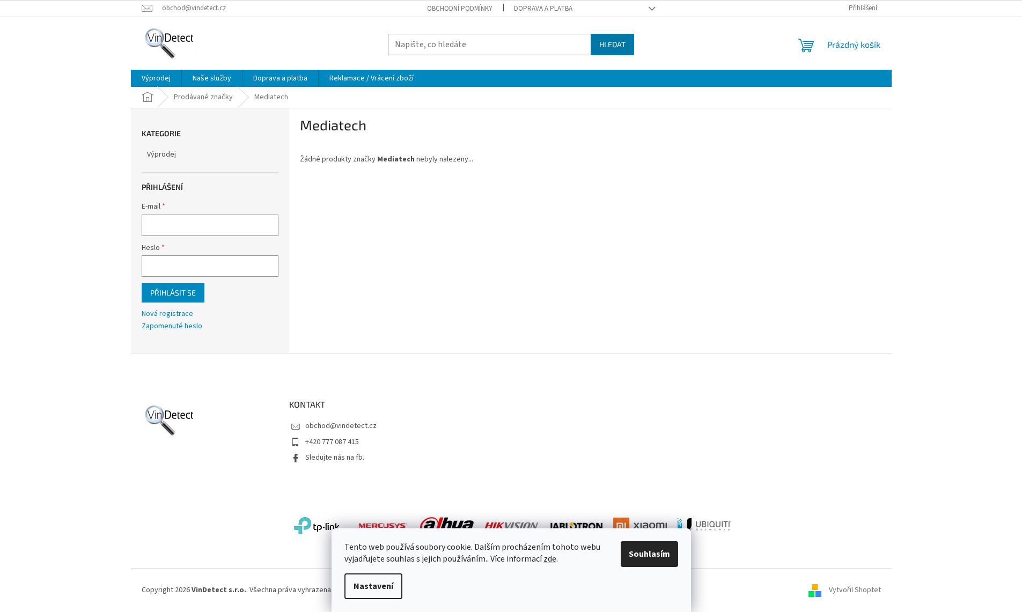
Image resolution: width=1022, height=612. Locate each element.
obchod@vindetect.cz (341, 426)
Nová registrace (167, 314)
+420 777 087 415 (332, 442)
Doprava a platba (543, 8)
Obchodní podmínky (459, 8)
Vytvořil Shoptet (855, 590)
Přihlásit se (173, 292)
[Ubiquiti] (704, 525)
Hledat (612, 44)
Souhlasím (649, 554)
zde (549, 559)
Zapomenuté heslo (172, 326)
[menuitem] (156, 78)
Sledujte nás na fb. (334, 457)
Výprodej (161, 154)
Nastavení (373, 586)
